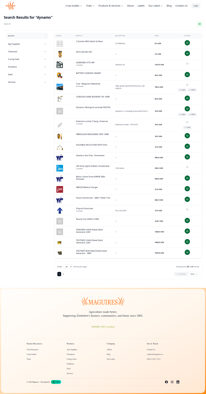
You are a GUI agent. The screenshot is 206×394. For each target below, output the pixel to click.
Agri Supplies (14, 44)
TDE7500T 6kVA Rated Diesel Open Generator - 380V (91, 252)
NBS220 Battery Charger (87, 187)
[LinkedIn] (177, 382)
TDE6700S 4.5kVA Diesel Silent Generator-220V (89, 230)
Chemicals (12, 51)
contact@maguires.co (155, 354)
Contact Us (181, 5)
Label (183, 90)
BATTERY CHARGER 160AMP (88, 73)
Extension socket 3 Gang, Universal (92, 121)
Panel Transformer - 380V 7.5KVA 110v (93, 198)
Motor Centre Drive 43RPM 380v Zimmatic (90, 177)
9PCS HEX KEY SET (84, 52)
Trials (29, 359)
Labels (141, 5)
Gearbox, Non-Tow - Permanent (90, 155)
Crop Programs (32, 349)
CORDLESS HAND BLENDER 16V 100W (93, 96)
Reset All (7, 24)
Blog (169, 5)
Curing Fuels (13, 59)
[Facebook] (166, 382)
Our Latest (111, 359)
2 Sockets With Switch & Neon (89, 41)
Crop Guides (31, 354)
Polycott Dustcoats (84, 208)
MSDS (193, 90)
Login (195, 5)
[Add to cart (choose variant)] (187, 63)
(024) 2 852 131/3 (153, 359)
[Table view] (199, 23)
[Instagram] (172, 382)
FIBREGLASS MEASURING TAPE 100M (92, 134)
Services (11, 82)
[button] (187, 42)
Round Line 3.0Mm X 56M (87, 219)
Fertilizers (12, 67)
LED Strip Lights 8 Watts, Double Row (92, 166)
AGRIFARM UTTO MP (85, 62)
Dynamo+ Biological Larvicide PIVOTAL (93, 107)
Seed (10, 74)
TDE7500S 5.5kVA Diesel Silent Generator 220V (89, 241)
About (130, 5)
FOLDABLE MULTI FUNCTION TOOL (91, 145)
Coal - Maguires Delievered (88, 83)
